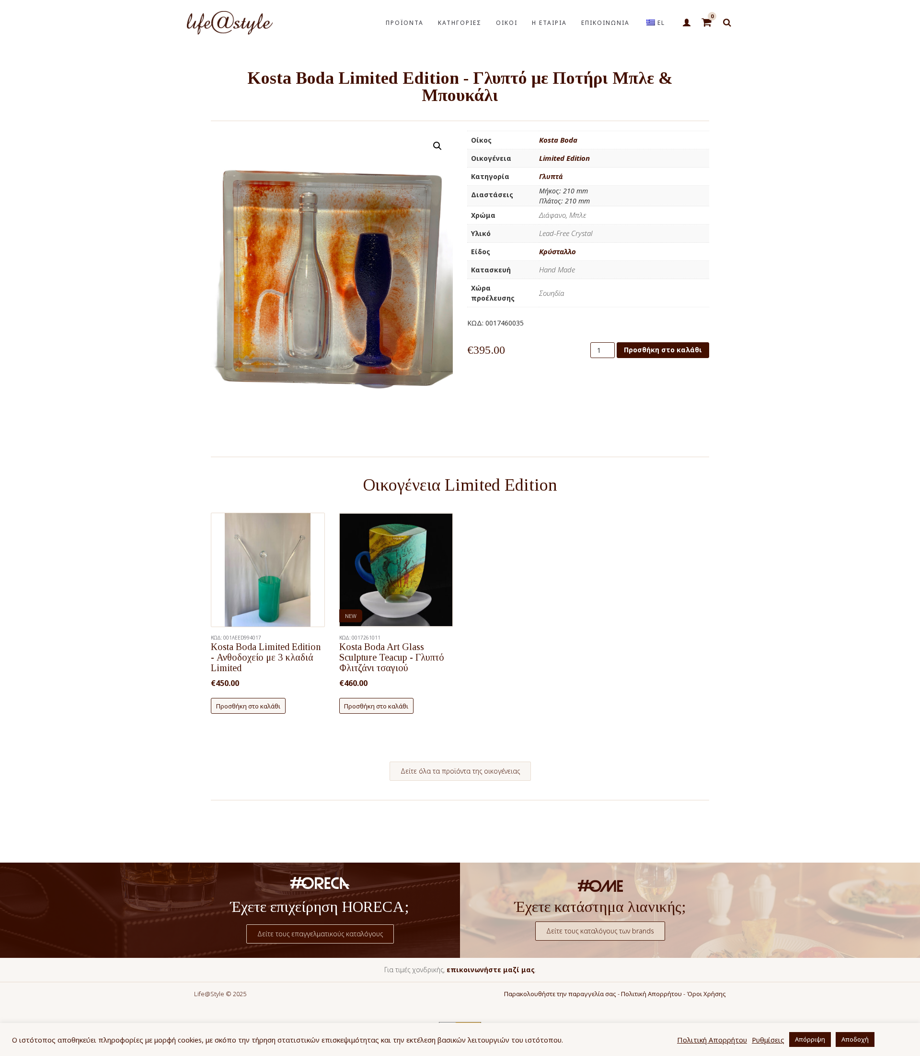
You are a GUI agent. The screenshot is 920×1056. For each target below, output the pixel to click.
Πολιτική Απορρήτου (651, 993)
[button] (437, 146)
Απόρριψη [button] (810, 1039)
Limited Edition (564, 158)
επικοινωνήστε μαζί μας (491, 969)
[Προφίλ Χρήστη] (686, 23)
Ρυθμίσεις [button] (768, 1039)
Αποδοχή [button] (855, 1039)
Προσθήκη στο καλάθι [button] (248, 706)
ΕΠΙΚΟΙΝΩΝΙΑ (605, 23)
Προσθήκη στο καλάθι (663, 349)
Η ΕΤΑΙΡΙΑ (549, 23)
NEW (350, 615)
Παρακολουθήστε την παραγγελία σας (560, 993)
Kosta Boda (558, 140)
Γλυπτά (551, 176)
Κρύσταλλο (557, 251)
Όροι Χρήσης (706, 993)
